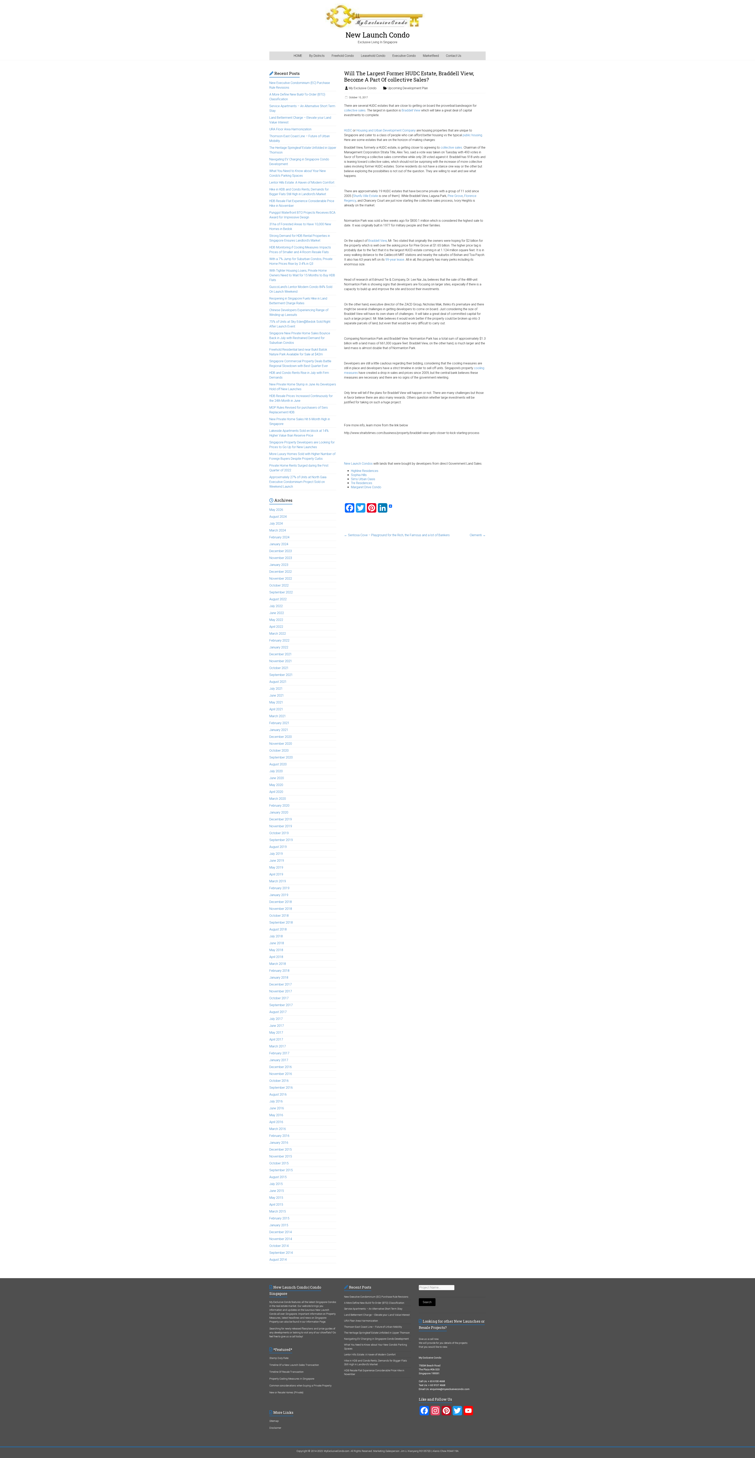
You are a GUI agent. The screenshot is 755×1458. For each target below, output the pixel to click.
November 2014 (280, 1239)
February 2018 (279, 971)
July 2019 (276, 854)
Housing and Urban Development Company (386, 130)
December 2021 (280, 654)
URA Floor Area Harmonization (290, 129)
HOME (298, 56)
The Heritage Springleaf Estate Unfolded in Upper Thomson (377, 1332)
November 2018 (280, 909)
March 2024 (277, 530)
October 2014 (279, 1246)
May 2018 (276, 950)
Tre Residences (361, 483)
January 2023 (278, 565)
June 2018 (276, 943)
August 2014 (278, 1259)
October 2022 (279, 585)
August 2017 (278, 1012)
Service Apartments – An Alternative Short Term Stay (373, 1308)
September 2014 (281, 1253)
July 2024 (276, 523)
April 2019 (276, 874)
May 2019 (276, 867)
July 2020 (276, 771)
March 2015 (277, 1211)
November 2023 (280, 558)
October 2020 (279, 750)
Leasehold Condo (373, 56)
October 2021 (279, 668)
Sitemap (274, 1420)
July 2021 (276, 688)
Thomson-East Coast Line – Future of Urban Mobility (373, 1326)
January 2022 (278, 647)
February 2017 (279, 1053)
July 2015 (276, 1184)
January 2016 (278, 1143)
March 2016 (277, 1129)
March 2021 (277, 716)
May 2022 (276, 620)
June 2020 (276, 778)
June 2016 (276, 1108)
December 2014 (280, 1232)
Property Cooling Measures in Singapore (291, 1378)
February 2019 (279, 888)
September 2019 (281, 840)
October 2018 (279, 915)
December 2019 (280, 819)
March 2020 (277, 799)
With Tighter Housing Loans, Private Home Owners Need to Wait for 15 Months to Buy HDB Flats (302, 275)
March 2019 (277, 881)
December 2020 (280, 737)
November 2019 (280, 826)
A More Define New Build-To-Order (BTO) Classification (374, 1302)
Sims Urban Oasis (363, 479)
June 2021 (276, 695)
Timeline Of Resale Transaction (286, 1371)
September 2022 (281, 592)
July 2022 (276, 606)
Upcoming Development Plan (408, 88)
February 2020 (279, 805)
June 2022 (276, 613)
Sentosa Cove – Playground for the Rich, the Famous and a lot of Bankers (397, 535)
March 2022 (277, 633)
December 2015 (280, 1149)
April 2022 (276, 627)
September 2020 (281, 757)
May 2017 (276, 1032)
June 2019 (276, 860)
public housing (472, 135)
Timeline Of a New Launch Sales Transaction (294, 1364)
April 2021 (276, 709)
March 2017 (277, 1046)
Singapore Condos (326, 1302)
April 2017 (276, 1039)
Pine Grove (455, 196)
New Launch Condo (378, 35)
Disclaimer (275, 1427)
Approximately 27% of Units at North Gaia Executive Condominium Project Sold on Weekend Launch (297, 481)
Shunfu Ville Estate (365, 196)
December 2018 (280, 902)
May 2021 (276, 702)
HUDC (348, 130)
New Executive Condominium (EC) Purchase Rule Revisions (376, 1296)
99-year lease (394, 259)
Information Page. (316, 1321)
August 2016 (278, 1094)
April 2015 (276, 1204)
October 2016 (279, 1081)
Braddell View (411, 110)
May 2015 (276, 1198)
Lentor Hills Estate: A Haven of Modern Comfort (301, 182)
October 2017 (279, 998)
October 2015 (279, 1163)
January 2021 (278, 730)
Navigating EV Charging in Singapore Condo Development (376, 1338)
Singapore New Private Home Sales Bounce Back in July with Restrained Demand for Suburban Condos (299, 338)
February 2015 (279, 1218)
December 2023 (280, 551)
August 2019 (278, 847)
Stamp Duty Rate (278, 1358)
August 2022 (278, 599)
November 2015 (280, 1156)
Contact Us (453, 56)
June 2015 (276, 1191)
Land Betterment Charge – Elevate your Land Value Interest (377, 1314)
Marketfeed (431, 56)
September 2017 (281, 1005)
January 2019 (278, 895)
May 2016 (276, 1115)
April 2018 (276, 957)
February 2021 (279, 723)
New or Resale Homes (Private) (286, 1392)
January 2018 (278, 977)
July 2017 (276, 1019)
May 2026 (276, 510)
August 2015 (278, 1177)
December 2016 (280, 1067)
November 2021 (280, 661)
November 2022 (280, 578)
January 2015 (278, 1225)
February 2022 (279, 640)
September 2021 (281, 675)
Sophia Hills (359, 475)
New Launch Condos (358, 463)
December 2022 (280, 572)
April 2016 (276, 1122)
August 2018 (278, 929)
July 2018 (276, 936)
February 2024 (279, 537)
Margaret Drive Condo (366, 487)
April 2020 (276, 792)
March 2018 (277, 964)
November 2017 (280, 991)
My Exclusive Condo (363, 88)
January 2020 (278, 812)
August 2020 (278, 764)
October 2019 (279, 833)
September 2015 (281, 1170)
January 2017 (278, 1060)
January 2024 (278, 544)
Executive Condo (404, 56)
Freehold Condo (343, 56)
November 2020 (280, 744)
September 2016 (281, 1087)
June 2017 (276, 1026)
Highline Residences (364, 471)
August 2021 (278, 682)
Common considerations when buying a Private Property (300, 1385)
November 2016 (280, 1074)
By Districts (317, 56)
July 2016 (276, 1101)
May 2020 (276, 785)
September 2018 (281, 922)
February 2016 (279, 1136)
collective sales (355, 110)
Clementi (478, 535)
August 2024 (278, 516)
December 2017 (280, 984)
